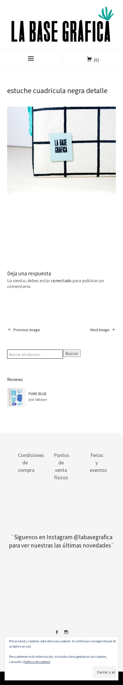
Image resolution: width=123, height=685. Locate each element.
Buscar (71, 353)
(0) (96, 60)
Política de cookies (36, 662)
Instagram (66, 634)
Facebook (57, 634)
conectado (61, 280)
